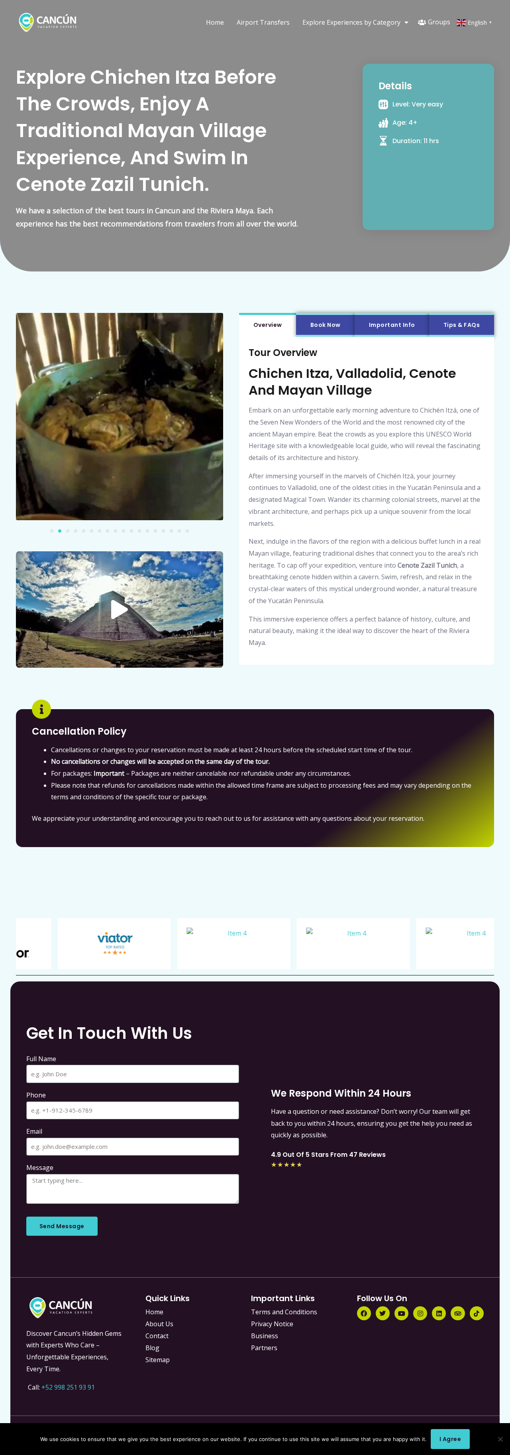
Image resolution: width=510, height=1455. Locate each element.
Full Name (41, 1058)
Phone (36, 1095)
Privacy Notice (272, 1324)
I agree (450, 1439)
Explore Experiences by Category (351, 22)
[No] (500, 1439)
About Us (159, 1324)
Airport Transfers (263, 22)
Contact (157, 1336)
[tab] (267, 325)
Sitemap (157, 1360)
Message (39, 1167)
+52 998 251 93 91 (68, 1387)
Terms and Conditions (284, 1312)
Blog (152, 1348)
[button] (51, 531)
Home (215, 22)
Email (34, 1131)
